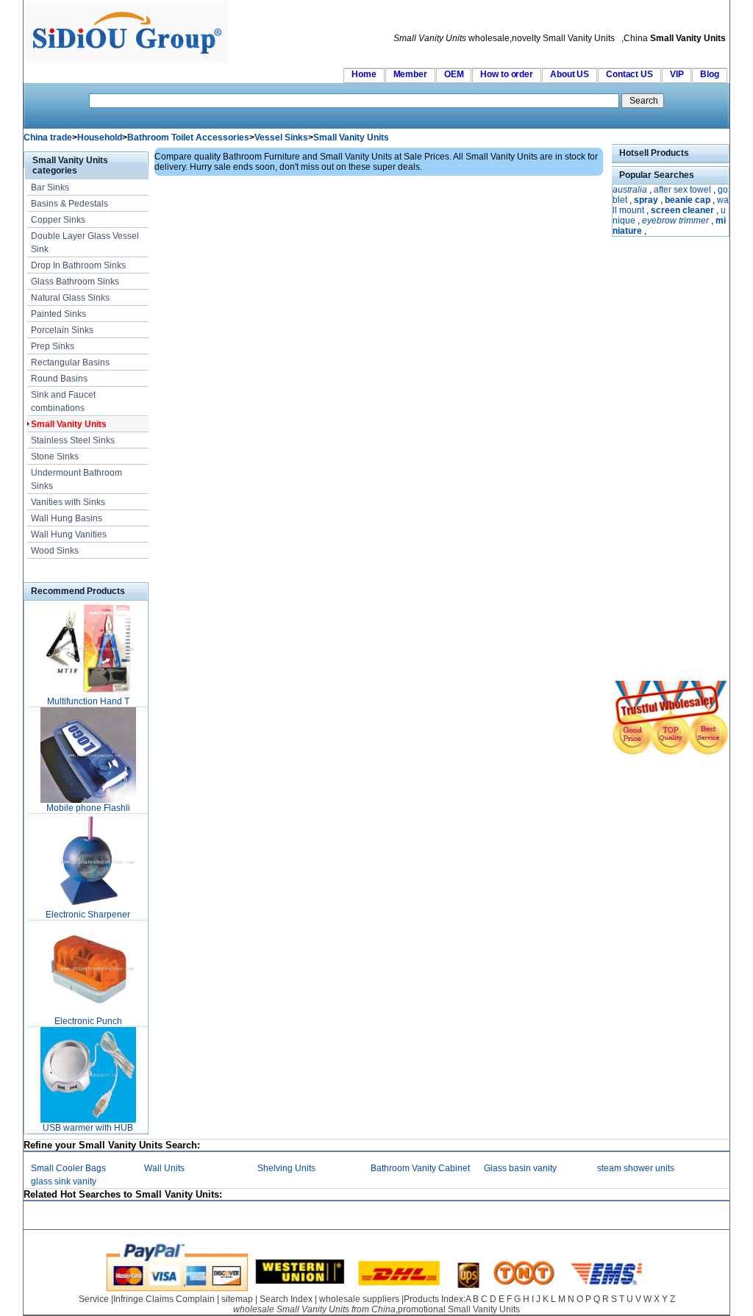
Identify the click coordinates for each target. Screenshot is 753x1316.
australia (630, 190)
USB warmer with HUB (88, 1128)
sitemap (237, 1299)
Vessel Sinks (281, 137)
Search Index (286, 1299)
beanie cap (687, 200)
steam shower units (635, 1168)
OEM (454, 74)
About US (569, 74)
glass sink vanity (63, 1181)
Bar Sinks (50, 187)
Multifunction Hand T (88, 701)
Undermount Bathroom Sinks (76, 479)
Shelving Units (286, 1168)
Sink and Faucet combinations (63, 401)
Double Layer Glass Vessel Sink (85, 242)
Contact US (629, 74)
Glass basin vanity (520, 1168)
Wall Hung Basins (66, 518)
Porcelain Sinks (62, 330)
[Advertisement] (656, 460)
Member (410, 74)
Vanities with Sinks (68, 502)
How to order (506, 74)
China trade (48, 137)
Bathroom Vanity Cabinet (420, 1168)
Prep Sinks (52, 346)
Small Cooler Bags (68, 1168)
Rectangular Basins (70, 362)
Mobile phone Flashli (88, 808)
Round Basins (59, 378)
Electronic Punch (88, 1021)
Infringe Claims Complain (164, 1299)
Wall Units (164, 1168)
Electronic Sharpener (88, 914)
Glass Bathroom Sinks (75, 281)
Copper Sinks (58, 220)
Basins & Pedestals (69, 204)
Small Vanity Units (351, 137)
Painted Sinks (58, 314)
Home (363, 74)
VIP (677, 74)
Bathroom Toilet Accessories (188, 137)
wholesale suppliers (359, 1299)
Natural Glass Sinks (70, 298)
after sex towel (682, 190)
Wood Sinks (55, 551)
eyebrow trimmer (675, 220)
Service (94, 1299)
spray (646, 200)
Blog (709, 74)
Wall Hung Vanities (69, 534)
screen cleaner (682, 210)
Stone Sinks (55, 456)
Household (99, 137)
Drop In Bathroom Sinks (78, 265)
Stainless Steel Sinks (73, 440)
